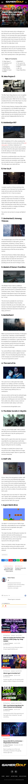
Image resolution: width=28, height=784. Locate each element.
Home (3, 776)
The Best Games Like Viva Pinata (20, 568)
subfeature (4, 554)
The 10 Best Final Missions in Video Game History (8, 569)
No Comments (21, 22)
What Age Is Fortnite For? (11, 673)
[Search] (26, 2)
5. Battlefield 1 (19, 61)
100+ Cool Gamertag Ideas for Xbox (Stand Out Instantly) (13, 706)
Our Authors (22, 776)
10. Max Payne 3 (6, 61)
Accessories (5, 735)
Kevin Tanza (9, 20)
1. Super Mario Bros (21, 70)
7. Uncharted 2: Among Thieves (6, 67)
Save (11, 560)
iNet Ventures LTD (20, 779)
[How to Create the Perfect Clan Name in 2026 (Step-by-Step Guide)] (14, 626)
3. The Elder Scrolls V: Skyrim (21, 65)
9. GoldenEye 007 (7, 63)
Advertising (14, 776)
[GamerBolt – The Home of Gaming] (14, 2)
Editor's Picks (7, 8)
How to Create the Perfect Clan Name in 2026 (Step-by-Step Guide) (14, 639)
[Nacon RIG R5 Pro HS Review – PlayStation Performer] (14, 729)
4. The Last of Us (20, 63)
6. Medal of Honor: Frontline (7, 70)
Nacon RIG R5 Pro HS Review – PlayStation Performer (13, 742)
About (7, 776)
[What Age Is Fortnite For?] (14, 662)
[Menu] (2, 2)
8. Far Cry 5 (5, 65)
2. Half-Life (19, 68)
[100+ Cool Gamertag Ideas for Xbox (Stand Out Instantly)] (14, 694)
